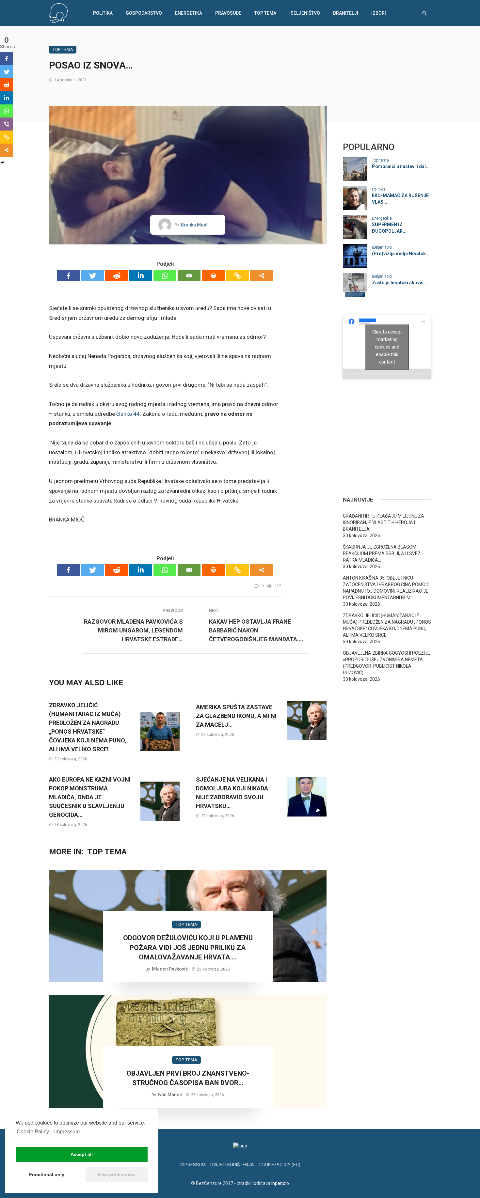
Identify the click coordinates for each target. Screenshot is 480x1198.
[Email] (189, 275)
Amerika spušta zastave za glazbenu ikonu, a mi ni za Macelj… (236, 716)
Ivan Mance (170, 1094)
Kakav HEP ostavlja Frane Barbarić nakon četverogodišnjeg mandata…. (256, 630)
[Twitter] (92, 275)
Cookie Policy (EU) (279, 1164)
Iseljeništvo (304, 13)
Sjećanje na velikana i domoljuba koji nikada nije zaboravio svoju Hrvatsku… (232, 792)
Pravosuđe (228, 13)
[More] (261, 275)
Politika (103, 13)
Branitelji (345, 13)
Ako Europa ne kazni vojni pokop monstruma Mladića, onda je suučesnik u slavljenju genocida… (90, 797)
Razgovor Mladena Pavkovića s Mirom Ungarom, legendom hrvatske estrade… (133, 630)
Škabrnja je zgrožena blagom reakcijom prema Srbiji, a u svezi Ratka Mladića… (382, 553)
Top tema (265, 13)
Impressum (67, 1131)
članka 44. (128, 414)
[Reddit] (116, 275)
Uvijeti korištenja (232, 1164)
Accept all (82, 1154)
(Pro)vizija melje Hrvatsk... (401, 253)
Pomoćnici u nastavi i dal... (401, 166)
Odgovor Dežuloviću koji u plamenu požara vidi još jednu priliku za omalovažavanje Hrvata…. (188, 947)
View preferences (116, 1174)
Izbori (378, 13)
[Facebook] (68, 275)
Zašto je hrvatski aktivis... (399, 282)
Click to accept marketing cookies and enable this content (387, 346)
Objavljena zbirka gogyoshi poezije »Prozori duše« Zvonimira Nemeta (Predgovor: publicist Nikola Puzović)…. (386, 662)
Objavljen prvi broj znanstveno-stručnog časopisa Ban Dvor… (187, 1078)
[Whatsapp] (164, 275)
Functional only (46, 1174)
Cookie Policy (33, 1131)
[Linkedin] (140, 275)
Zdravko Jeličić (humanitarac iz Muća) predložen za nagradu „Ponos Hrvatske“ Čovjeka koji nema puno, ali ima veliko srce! (87, 727)
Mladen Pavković (170, 969)
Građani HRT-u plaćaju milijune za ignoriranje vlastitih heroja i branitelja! (383, 522)
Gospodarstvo (144, 13)
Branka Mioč (194, 224)
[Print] (213, 275)
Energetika (188, 13)
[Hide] (2, 162)
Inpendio (280, 1183)
